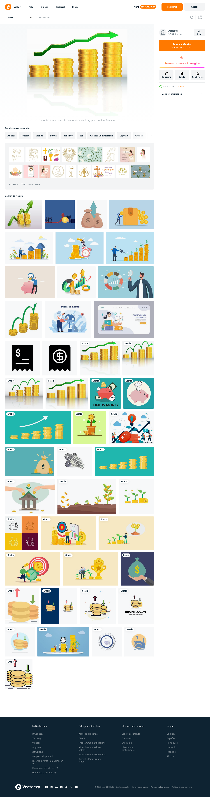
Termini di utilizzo (140, 786)
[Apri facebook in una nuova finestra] (46, 787)
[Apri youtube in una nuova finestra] (76, 787)
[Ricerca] (192, 17)
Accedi (194, 6)
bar (81, 135)
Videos (44, 6)
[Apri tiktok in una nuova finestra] (66, 787)
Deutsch (171, 747)
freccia (25, 135)
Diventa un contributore (128, 748)
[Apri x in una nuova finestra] (71, 787)
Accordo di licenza (88, 733)
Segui (199, 34)
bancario (68, 135)
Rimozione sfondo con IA (45, 768)
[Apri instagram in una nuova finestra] (51, 787)
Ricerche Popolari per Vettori (90, 748)
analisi (11, 135)
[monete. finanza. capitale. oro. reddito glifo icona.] (139, 641)
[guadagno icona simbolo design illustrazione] (22, 358)
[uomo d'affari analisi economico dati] (126, 282)
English (171, 733)
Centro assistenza (131, 733)
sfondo (39, 135)
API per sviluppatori (42, 756)
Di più (75, 6)
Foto (31, 6)
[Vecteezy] (8, 7)
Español (171, 738)
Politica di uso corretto (182, 786)
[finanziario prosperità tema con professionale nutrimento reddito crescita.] (68, 319)
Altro (169, 756)
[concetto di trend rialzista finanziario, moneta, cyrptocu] (100, 358)
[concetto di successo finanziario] (23, 214)
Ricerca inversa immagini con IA (47, 762)
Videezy (36, 742)
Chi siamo (127, 742)
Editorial (60, 6)
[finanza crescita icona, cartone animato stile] (23, 319)
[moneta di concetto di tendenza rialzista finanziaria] (24, 393)
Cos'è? (181, 86)
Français (171, 751)
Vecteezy (36, 738)
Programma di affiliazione (92, 742)
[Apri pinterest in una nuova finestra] (61, 787)
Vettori (17, 6)
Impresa (36, 747)
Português (172, 742)
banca (53, 135)
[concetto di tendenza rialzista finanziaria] (138, 358)
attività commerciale (101, 135)
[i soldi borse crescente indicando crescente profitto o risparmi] (92, 214)
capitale (124, 135)
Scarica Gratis (182, 45)
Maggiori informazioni (172, 94)
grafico (139, 135)
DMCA (82, 738)
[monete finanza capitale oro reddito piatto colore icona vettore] (22, 606)
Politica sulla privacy (159, 786)
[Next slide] (149, 135)
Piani (136, 6)
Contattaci (127, 738)
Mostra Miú (140, 171)
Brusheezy (37, 733)
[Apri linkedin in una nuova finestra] (56, 787)
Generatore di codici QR (44, 772)
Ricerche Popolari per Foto (92, 754)
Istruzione (37, 751)
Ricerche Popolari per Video (90, 760)
